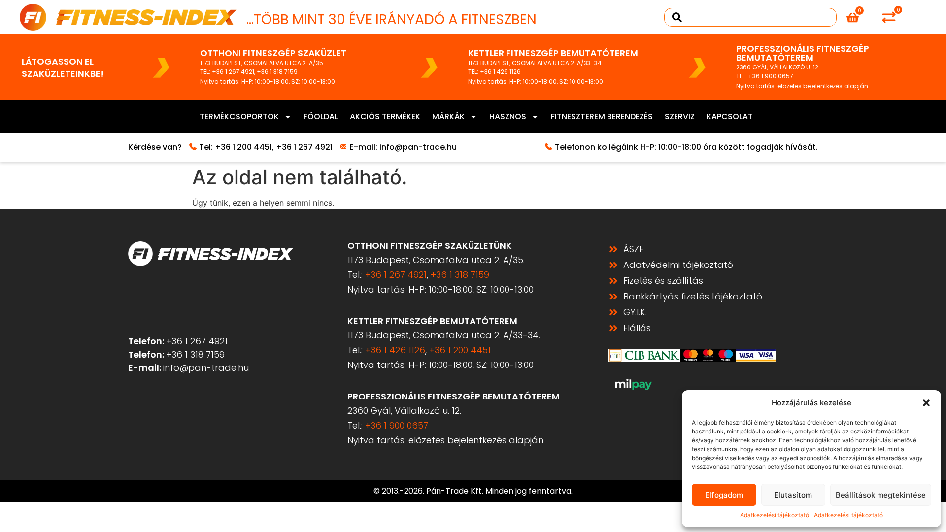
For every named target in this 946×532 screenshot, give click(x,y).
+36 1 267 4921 (233, 71)
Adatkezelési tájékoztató (774, 515)
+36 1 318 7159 (277, 71)
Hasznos (507, 116)
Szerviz (680, 116)
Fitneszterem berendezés (602, 116)
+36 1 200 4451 (243, 147)
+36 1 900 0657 (770, 76)
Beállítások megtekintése (881, 494)
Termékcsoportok (239, 116)
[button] (926, 403)
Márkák (448, 116)
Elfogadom (724, 494)
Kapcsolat (730, 116)
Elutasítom (793, 494)
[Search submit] (677, 17)
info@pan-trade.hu (418, 147)
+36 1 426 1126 (500, 71)
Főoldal (321, 116)
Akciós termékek (385, 116)
